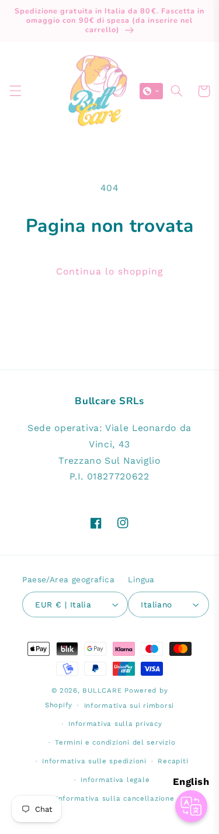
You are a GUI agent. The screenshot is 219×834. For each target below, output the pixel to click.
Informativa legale (115, 780)
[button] (15, 91)
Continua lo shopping (110, 271)
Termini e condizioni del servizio (115, 742)
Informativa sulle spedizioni (94, 761)
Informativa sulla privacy (115, 724)
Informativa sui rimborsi (129, 705)
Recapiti (173, 761)
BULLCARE (101, 690)
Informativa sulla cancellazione (115, 798)
